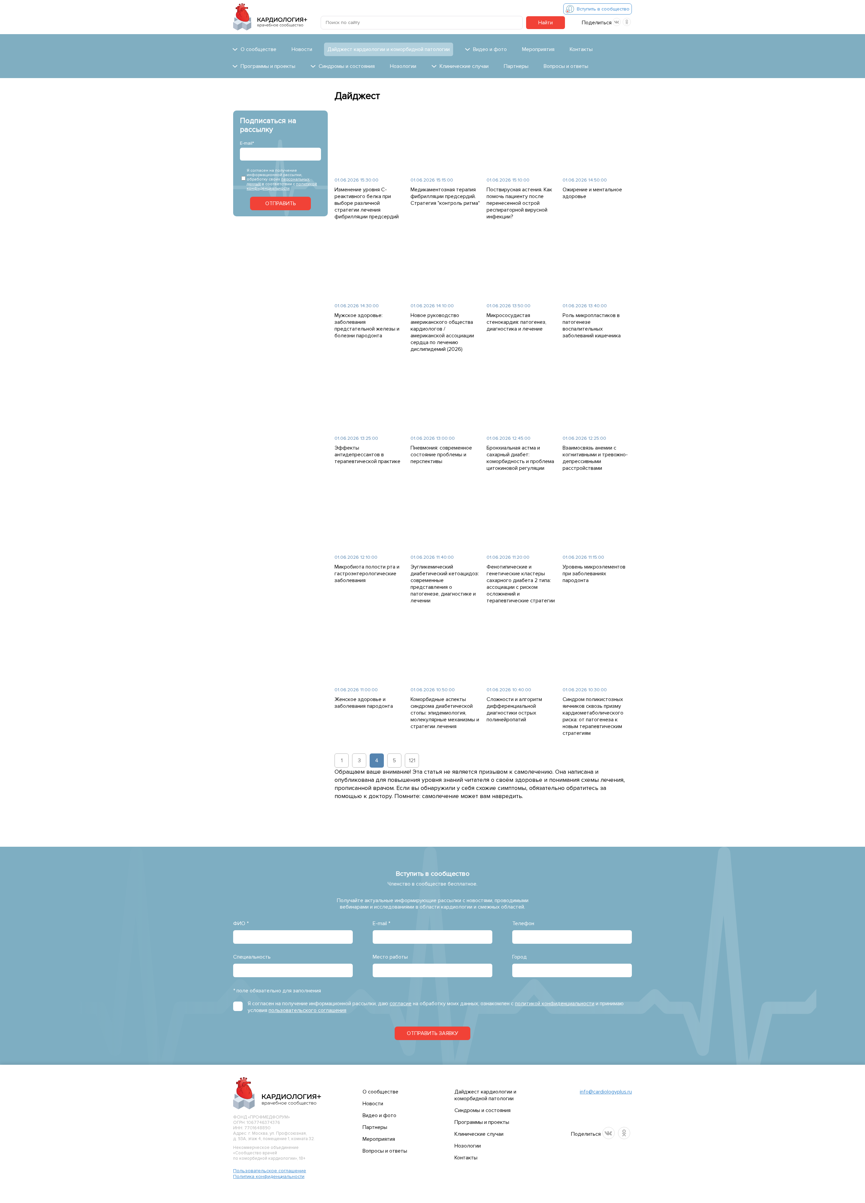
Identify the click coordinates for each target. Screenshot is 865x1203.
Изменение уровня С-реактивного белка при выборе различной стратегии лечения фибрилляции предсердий (367, 203)
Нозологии (403, 66)
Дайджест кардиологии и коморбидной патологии (388, 49)
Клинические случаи (478, 1134)
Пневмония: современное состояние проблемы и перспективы (441, 454)
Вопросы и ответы (566, 66)
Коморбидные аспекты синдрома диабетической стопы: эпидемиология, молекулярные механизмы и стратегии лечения (445, 713)
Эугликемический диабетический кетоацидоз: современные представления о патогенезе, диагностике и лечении (445, 583)
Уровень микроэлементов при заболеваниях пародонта (594, 573)
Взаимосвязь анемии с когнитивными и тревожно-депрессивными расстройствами (595, 458)
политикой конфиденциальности (282, 186)
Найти (545, 22)
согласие (401, 1003)
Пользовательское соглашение (269, 1171)
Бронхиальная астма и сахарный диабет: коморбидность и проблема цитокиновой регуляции (520, 458)
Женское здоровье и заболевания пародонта (364, 702)
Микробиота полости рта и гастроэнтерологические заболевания (367, 573)
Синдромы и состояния (482, 1110)
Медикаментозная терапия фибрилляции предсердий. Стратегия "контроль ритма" (445, 196)
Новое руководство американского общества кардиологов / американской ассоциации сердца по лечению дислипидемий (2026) (442, 332)
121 (412, 760)
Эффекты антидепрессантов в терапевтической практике (367, 454)
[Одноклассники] (627, 22)
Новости (302, 49)
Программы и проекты (481, 1122)
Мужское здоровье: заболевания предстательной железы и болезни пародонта (367, 325)
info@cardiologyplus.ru (606, 1091)
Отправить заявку (432, 1033)
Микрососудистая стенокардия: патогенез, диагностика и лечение (516, 322)
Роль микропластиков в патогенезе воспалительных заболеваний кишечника (592, 325)
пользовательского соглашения (307, 1010)
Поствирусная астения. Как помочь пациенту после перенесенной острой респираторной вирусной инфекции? (519, 203)
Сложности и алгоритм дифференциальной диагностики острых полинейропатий (514, 709)
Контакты (581, 49)
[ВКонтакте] (617, 22)
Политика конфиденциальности (268, 1176)
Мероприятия (538, 49)
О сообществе (380, 1091)
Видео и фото (379, 1115)
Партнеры (516, 66)
